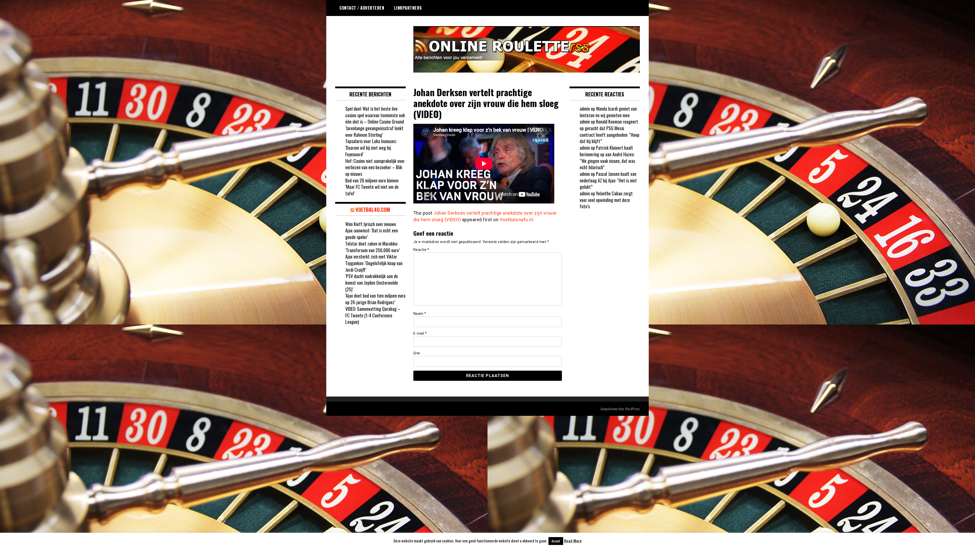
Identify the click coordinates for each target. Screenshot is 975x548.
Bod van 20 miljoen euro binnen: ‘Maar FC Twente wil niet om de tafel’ (372, 187)
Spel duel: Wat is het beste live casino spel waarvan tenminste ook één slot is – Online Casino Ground (375, 115)
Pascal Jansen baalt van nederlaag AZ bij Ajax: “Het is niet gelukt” (608, 180)
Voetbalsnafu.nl (516, 219)
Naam (419, 314)
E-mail (420, 333)
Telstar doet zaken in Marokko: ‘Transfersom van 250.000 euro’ (372, 246)
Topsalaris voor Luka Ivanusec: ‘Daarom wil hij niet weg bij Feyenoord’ (371, 147)
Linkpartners (408, 8)
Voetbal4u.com (372, 209)
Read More (573, 540)
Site (416, 353)
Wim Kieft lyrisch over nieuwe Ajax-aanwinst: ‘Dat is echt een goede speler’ (371, 230)
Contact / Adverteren (361, 8)
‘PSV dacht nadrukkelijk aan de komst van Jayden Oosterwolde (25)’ (371, 282)
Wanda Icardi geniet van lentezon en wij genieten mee (608, 111)
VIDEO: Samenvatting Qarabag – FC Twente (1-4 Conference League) (372, 315)
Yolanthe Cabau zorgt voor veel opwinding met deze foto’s (606, 200)
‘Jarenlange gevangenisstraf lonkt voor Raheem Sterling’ (374, 131)
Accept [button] (555, 540)
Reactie (421, 250)
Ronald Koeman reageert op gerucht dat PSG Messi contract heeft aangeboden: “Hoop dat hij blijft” (609, 131)
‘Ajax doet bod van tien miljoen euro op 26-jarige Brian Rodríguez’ (375, 298)
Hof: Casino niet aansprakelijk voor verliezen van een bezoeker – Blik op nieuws (375, 167)
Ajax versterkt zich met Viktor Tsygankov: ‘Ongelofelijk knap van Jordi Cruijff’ (373, 263)
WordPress (632, 408)
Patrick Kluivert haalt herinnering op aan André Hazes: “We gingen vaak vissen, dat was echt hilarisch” (607, 157)
